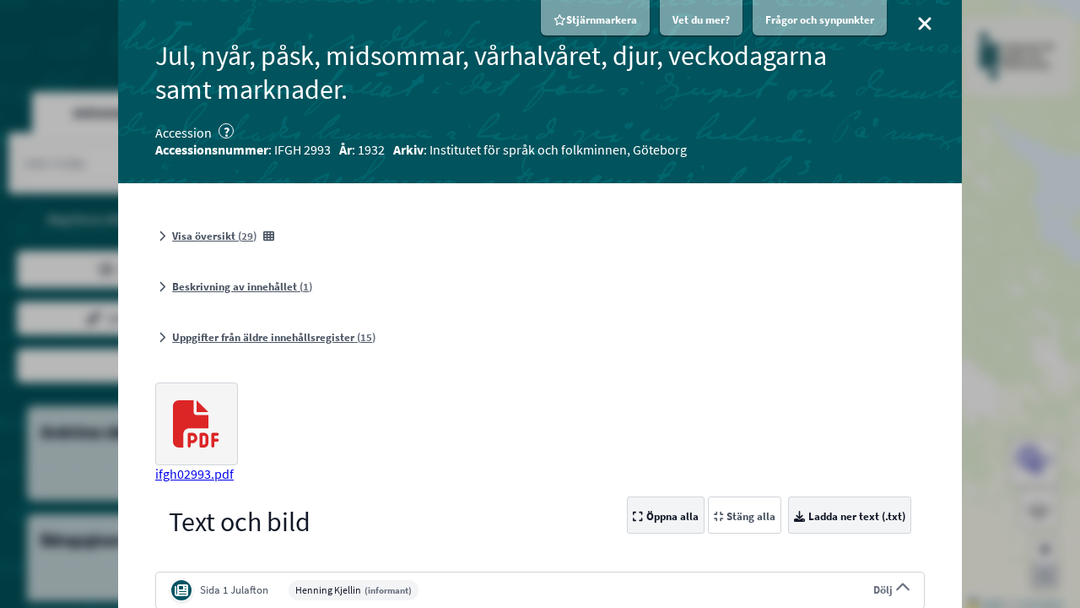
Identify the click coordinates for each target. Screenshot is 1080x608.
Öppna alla (672, 516)
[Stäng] (925, 24)
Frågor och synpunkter (819, 20)
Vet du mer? (701, 20)
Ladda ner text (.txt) (856, 516)
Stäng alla (750, 516)
